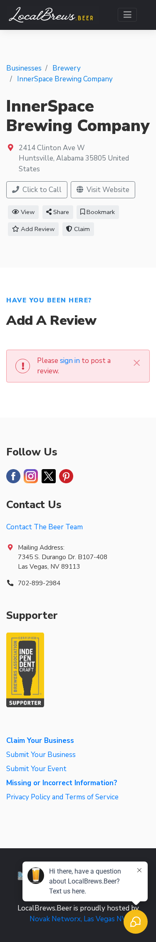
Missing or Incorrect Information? (61, 783)
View (27, 212)
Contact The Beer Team (44, 527)
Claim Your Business (40, 740)
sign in (70, 360)
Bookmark (100, 212)
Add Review (37, 229)
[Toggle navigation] (127, 15)
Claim (81, 229)
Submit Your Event (36, 769)
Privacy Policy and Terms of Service (62, 797)
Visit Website (107, 190)
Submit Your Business (41, 754)
